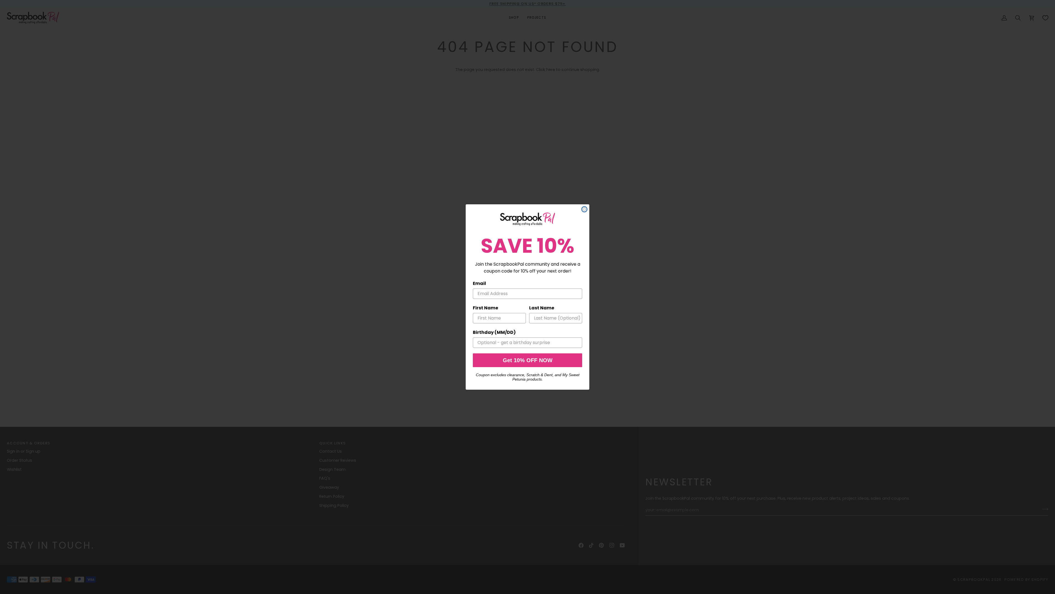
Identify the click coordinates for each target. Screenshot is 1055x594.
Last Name (541, 308)
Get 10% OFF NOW (528, 360)
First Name (485, 308)
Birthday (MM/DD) (494, 332)
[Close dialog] (584, 209)
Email (479, 283)
